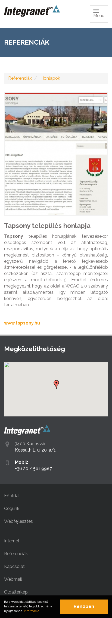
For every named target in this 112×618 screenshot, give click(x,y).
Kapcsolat (14, 566)
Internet (12, 540)
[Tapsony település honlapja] (56, 154)
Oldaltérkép (16, 592)
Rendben (84, 606)
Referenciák (20, 78)
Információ (31, 611)
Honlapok (50, 78)
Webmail (13, 579)
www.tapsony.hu (22, 323)
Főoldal (12, 495)
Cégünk (11, 508)
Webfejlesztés (18, 521)
